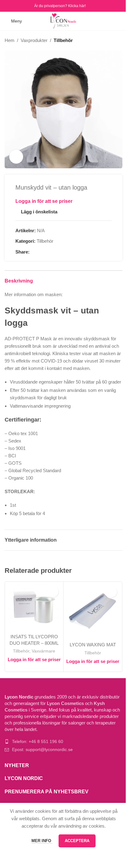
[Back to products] (111, 40)
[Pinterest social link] (48, 252)
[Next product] (118, 40)
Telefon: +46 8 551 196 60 (37, 741)
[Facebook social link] (8, 5)
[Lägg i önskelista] (53, 591)
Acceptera (77, 840)
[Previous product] (104, 40)
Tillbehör (63, 40)
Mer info (41, 840)
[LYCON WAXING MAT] (92, 611)
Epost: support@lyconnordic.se (42, 749)
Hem (9, 40)
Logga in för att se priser (43, 201)
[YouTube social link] (24, 5)
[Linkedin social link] (55, 252)
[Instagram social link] (16, 5)
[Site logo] (64, 20)
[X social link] (40, 252)
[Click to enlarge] (16, 157)
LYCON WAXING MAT (93, 644)
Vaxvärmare (43, 650)
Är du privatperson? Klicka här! (60, 6)
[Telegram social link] (63, 252)
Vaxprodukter (34, 40)
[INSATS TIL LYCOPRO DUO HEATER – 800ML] (34, 606)
